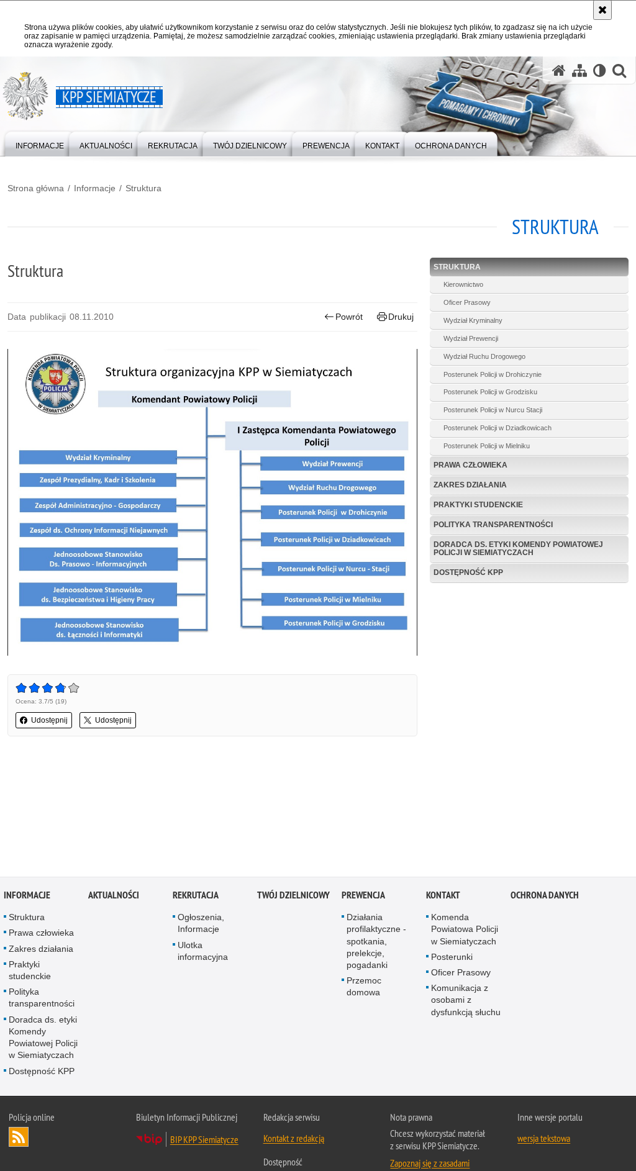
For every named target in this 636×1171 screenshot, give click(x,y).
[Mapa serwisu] (579, 70)
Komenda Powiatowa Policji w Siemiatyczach (464, 930)
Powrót (349, 317)
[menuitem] (40, 143)
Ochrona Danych (545, 896)
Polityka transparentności (493, 524)
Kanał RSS (19, 1138)
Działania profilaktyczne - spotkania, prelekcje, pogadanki (376, 943)
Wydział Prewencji (470, 338)
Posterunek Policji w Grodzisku (490, 392)
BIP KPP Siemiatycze (204, 1140)
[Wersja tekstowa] (599, 70)
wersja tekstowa (543, 1139)
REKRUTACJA (196, 896)
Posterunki (452, 958)
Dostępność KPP (468, 572)
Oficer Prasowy (467, 302)
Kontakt (443, 896)
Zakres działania (470, 485)
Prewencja (363, 896)
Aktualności (113, 896)
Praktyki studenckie (478, 504)
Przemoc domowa (364, 988)
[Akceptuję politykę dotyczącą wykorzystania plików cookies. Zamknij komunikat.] (602, 10)
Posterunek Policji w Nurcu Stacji (492, 410)
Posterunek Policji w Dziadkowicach (497, 428)
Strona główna (35, 188)
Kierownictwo (463, 284)
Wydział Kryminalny (472, 320)
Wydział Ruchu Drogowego (484, 356)
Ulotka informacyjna (203, 952)
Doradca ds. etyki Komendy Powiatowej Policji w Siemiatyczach (518, 548)
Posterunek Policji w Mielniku (486, 446)
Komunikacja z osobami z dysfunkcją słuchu (466, 1001)
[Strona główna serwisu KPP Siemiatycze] (559, 70)
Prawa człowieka (470, 465)
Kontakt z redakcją (293, 1139)
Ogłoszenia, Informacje (201, 925)
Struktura (143, 188)
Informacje (95, 188)
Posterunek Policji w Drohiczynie (492, 374)
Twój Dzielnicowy (293, 896)
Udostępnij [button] (49, 720)
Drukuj (401, 317)
